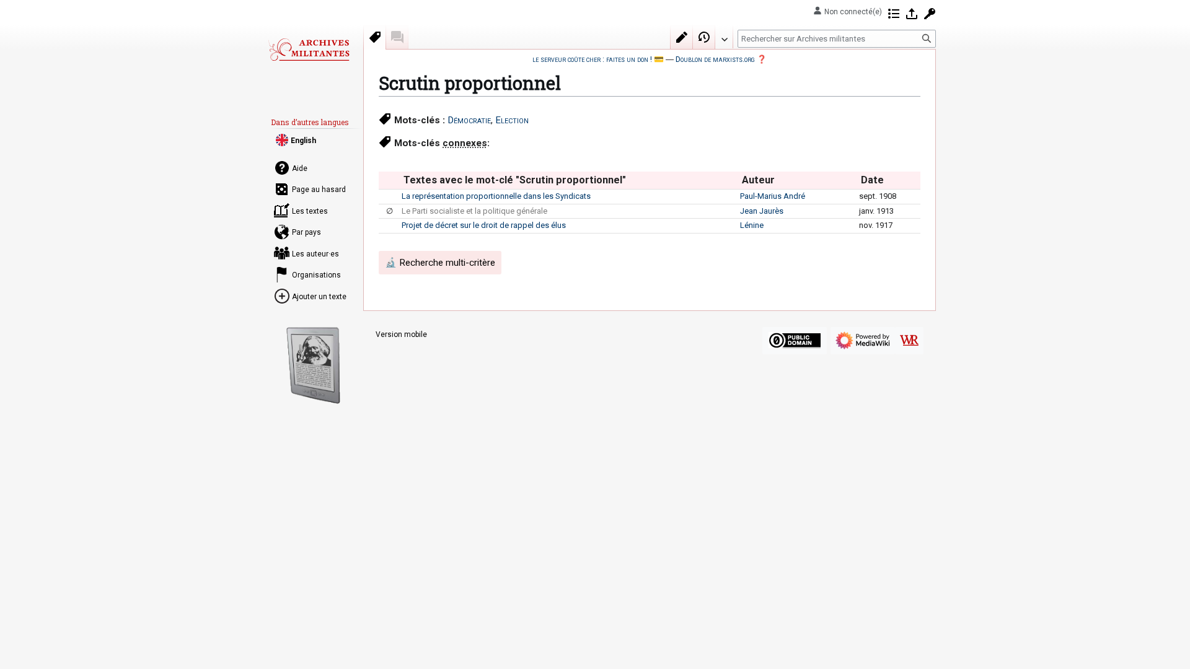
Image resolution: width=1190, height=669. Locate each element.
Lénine (752, 225)
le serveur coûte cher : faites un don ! (592, 59)
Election (512, 120)
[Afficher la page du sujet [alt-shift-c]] (375, 37)
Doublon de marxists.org (715, 59)
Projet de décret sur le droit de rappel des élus (484, 225)
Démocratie (469, 120)
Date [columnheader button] (872, 180)
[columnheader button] (390, 180)
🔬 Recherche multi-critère (440, 262)
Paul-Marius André (772, 196)
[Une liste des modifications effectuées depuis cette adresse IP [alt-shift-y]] (894, 13)
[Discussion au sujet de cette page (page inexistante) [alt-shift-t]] (397, 37)
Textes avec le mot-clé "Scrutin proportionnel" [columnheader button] (514, 180)
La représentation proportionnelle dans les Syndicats (496, 196)
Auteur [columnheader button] (758, 180)
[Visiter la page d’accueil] (308, 49)
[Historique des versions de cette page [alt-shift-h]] (704, 37)
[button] (724, 36)
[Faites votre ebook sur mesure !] (313, 365)
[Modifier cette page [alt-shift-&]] (682, 37)
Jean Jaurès (761, 211)
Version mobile (401, 334)
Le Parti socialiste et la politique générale (474, 211)
